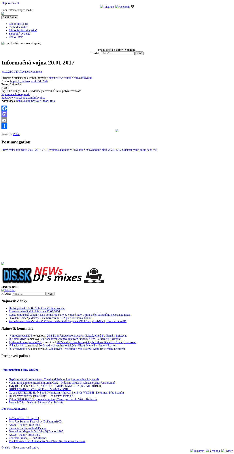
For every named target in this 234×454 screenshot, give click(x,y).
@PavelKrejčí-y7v (19, 348)
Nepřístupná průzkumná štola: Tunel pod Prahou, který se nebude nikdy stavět (54, 379)
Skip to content (10, 3)
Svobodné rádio (18, 27)
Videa (16, 134)
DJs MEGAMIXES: (14, 408)
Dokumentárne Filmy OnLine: (20, 369)
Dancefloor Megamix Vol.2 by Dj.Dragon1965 (36, 431)
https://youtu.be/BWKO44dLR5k (35, 100)
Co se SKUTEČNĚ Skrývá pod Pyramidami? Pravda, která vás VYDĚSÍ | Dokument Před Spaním (66, 392)
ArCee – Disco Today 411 (24, 418)
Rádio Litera (16, 36)
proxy (4, 71)
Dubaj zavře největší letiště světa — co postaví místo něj (41, 395)
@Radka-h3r (16, 345)
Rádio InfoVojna (18, 23)
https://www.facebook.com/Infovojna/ (23, 97)
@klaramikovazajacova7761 (25, 342)
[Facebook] (117, 108)
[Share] (117, 126)
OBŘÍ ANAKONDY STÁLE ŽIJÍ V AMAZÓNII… (40, 389)
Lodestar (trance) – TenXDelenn (27, 438)
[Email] (117, 120)
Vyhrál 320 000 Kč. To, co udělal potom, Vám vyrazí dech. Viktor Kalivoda (53, 399)
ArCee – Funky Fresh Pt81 (24, 424)
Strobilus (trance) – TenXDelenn (27, 428)
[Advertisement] (16, 206)
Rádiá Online (9, 17)
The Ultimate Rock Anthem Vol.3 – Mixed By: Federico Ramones (47, 441)
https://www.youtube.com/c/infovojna (70, 77)
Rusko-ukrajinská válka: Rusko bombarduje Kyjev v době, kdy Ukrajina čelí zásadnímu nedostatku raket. (70, 314)
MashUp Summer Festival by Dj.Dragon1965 (35, 421)
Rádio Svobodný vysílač (23, 30)
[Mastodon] (117, 114)
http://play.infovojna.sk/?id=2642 (29, 81)
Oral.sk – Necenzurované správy (20, 447)
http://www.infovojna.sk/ (15, 94)
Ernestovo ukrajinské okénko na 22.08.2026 (34, 311)
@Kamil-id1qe (17, 338)
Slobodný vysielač (19, 33)
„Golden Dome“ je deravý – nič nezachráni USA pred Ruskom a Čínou (50, 318)
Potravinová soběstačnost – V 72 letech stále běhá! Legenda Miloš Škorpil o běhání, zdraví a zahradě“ (68, 321)
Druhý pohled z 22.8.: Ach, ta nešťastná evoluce (37, 308)
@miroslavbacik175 (20, 335)
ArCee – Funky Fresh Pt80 (24, 434)
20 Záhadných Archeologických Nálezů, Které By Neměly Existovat (87, 335)
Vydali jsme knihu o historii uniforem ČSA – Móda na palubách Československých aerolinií (62, 382)
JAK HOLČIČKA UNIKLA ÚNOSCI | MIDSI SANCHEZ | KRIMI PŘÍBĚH (55, 385)
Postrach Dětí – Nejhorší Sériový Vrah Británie (36, 402)
